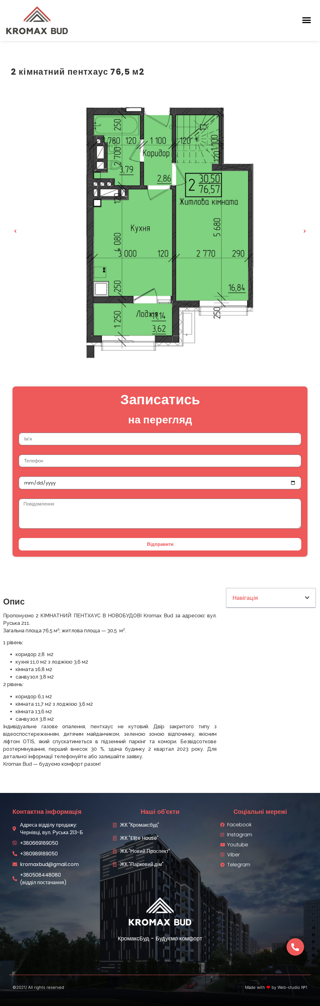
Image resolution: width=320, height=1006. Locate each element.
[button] (307, 20)
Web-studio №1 (293, 987)
